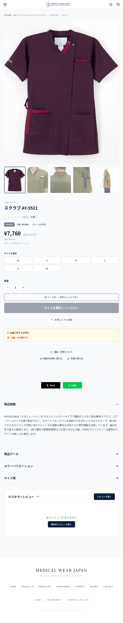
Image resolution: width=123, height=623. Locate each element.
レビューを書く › (30, 216)
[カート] (118, 4)
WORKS (94, 586)
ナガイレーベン (11, 202)
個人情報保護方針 (54, 599)
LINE (72, 385)
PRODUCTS (27, 586)
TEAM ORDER (63, 586)
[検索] (111, 4)
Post (50, 385)
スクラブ (64, 15)
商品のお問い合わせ (52, 358)
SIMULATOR (44, 586)
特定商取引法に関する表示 (78, 599)
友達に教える (76, 358)
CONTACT (108, 586)
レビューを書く (104, 496)
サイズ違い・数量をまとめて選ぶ (61, 297)
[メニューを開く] (5, 4)
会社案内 (37, 599)
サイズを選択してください (61, 307)
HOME (13, 586)
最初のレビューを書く (61, 524)
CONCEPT (80, 586)
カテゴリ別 (53, 15)
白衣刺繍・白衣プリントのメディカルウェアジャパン (25, 15)
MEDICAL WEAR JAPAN (61, 570)
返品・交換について (63, 351)
